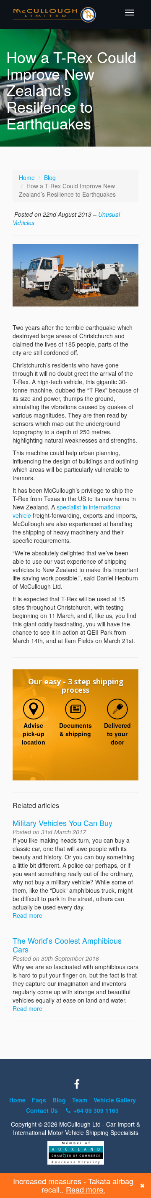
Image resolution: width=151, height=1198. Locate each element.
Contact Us (42, 1110)
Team (79, 1100)
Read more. (85, 1189)
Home (27, 177)
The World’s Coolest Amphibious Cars (67, 945)
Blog (50, 177)
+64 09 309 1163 (95, 1110)
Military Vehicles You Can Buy (62, 822)
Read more (27, 915)
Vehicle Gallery (115, 1100)
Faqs (39, 1100)
